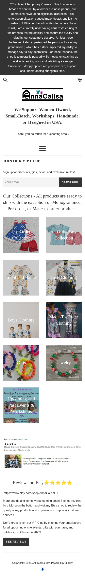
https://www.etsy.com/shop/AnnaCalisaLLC (32, 493)
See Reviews (16, 541)
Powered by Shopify (62, 563)
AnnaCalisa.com (41, 563)
